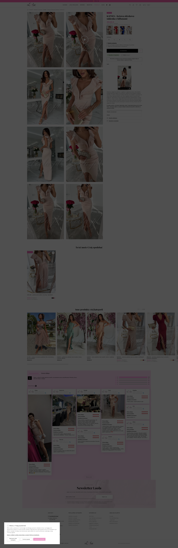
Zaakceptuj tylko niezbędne (13, 539)
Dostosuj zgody (26, 539)
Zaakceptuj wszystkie (39, 539)
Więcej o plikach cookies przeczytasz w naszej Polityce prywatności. (23, 534)
